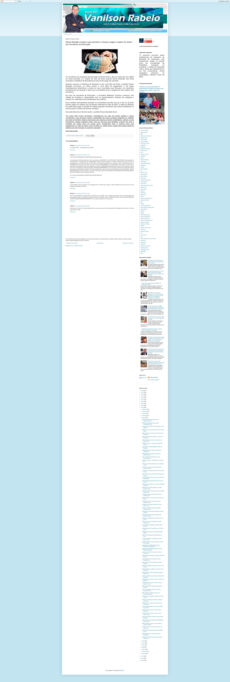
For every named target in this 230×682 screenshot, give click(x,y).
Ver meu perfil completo (153, 379)
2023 (142, 397)
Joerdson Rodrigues (146, 180)
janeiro (144, 653)
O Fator (142, 203)
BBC (142, 134)
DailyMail (143, 147)
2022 (142, 399)
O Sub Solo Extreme (145, 205)
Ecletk (142, 158)
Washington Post (145, 249)
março (143, 649)
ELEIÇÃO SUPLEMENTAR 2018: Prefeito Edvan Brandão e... (152, 549)
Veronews (143, 244)
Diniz (142, 152)
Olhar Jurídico (144, 209)
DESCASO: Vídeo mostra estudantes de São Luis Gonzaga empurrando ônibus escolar (156, 363)
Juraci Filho (143, 183)
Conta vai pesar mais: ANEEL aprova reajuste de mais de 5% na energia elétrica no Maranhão (156, 307)
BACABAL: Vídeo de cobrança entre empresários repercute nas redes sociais (156, 262)
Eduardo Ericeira (145, 159)
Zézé (142, 253)
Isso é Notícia (144, 176)
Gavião (142, 167)
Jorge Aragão (144, 181)
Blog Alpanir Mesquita (146, 136)
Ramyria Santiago (145, 224)
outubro (144, 413)
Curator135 (143, 145)
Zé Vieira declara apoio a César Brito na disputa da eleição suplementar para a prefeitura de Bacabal (156, 273)
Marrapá (143, 191)
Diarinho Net (144, 150)
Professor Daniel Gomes (147, 220)
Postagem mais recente (72, 243)
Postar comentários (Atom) (76, 245)
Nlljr (142, 202)
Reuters (142, 225)
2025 (142, 392)
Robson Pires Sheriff (146, 227)
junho (143, 643)
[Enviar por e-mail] (87, 136)
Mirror (142, 196)
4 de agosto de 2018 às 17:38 (82, 155)
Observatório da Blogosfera (147, 207)
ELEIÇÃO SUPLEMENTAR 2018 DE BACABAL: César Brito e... (151, 546)
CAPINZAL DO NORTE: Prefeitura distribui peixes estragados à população (152, 329)
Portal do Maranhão (145, 216)
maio (143, 645)
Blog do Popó (144, 137)
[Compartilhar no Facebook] (92, 136)
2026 (142, 390)
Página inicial (68, 34)
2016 (142, 658)
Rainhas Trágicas (145, 222)
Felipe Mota (143, 161)
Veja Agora (143, 242)
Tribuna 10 (143, 240)
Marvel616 (143, 192)
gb (141, 170)
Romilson (143, 229)
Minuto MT (143, 194)
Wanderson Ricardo (145, 246)
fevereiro (144, 651)
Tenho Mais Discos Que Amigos (148, 238)
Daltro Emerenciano (145, 148)
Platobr (142, 213)
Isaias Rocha (144, 174)
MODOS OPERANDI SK (146, 198)
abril (143, 647)
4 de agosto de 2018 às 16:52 (82, 145)
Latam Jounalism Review (147, 185)
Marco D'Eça (144, 189)
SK (141, 233)
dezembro (144, 409)
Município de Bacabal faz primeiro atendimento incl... (150, 420)
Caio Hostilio (144, 139)
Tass (142, 236)
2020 (142, 403)
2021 (142, 401)
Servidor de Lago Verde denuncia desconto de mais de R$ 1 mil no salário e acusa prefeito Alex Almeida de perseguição (156, 339)
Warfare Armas (144, 247)
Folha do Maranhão (145, 163)
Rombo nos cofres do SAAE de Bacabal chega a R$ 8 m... (151, 468)
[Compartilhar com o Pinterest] (94, 136)
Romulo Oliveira (145, 231)
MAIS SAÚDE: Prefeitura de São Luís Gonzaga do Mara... (151, 593)
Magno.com (143, 187)
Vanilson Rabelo (154, 377)
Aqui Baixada (144, 132)
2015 (142, 660)
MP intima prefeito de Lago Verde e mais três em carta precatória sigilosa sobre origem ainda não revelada (156, 351)
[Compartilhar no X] (90, 136)
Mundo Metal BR (145, 200)
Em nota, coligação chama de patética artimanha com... (151, 508)
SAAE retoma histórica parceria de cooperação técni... (150, 423)
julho (143, 641)
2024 (142, 395)
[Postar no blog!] (88, 136)
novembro (144, 411)
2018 (142, 407)
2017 (142, 656)
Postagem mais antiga (128, 243)
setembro (144, 415)
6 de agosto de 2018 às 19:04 (82, 206)
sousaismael (144, 235)
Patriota (142, 211)
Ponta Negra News (145, 214)
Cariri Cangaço (144, 141)
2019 (142, 405)
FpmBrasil (143, 165)
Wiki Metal (143, 251)
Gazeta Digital (144, 169)
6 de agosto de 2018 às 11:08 (82, 193)
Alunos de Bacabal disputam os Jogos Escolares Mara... (151, 590)
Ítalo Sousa (143, 178)
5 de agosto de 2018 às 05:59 (82, 182)
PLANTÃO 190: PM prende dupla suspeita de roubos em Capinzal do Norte (156, 318)
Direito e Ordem (144, 154)
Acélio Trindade (144, 130)
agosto (144, 417)
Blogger (122, 670)
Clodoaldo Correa (145, 143)
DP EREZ (143, 156)
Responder (72, 150)
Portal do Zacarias (145, 218)
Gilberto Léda (144, 172)
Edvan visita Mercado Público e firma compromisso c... (151, 457)
